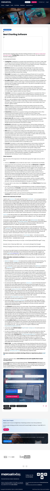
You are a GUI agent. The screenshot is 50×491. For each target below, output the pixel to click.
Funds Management (21, 405)
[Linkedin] (45, 474)
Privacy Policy (37, 489)
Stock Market (7, 408)
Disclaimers (16, 479)
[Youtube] (42, 477)
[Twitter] (42, 474)
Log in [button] (47, 2)
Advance (6, 405)
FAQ (33, 489)
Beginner (13, 405)
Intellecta (40, 484)
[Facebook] (38, 474)
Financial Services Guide (7, 479)
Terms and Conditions (44, 489)
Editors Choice (7, 29)
